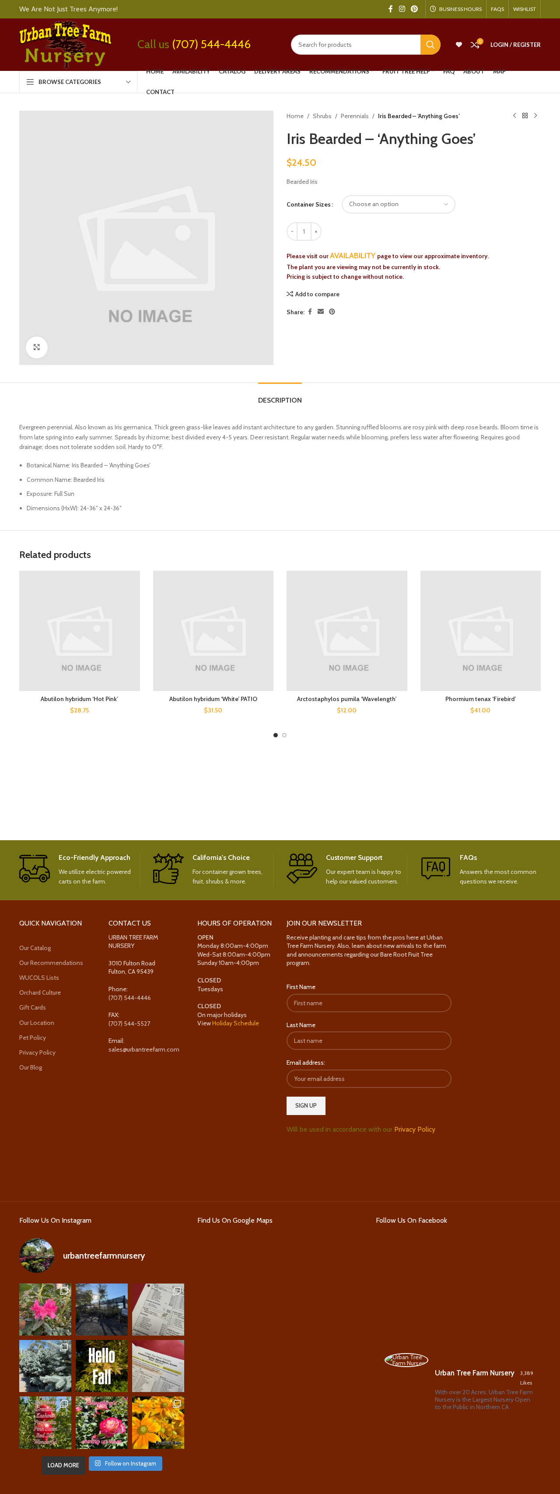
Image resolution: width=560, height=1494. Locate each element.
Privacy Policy (37, 1052)
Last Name (301, 1025)
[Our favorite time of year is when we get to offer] (158, 1366)
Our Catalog (35, 948)
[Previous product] (514, 116)
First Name (301, 987)
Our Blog (30, 1067)
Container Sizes (309, 204)
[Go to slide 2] (284, 735)
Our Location (36, 1023)
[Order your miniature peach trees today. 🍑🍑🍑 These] (158, 1310)
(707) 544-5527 (129, 1024)
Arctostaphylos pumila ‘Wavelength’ (346, 699)
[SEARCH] (430, 45)
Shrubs (322, 116)
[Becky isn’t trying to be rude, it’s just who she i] (158, 1422)
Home (295, 116)
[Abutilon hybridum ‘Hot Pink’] (79, 631)
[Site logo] (65, 44)
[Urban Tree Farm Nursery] (406, 1360)
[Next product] (535, 116)
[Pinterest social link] (414, 9)
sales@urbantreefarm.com (143, 1049)
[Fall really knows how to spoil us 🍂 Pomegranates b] (45, 1422)
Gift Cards (32, 1007)
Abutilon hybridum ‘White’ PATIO (213, 699)
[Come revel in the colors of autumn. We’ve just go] (45, 1310)
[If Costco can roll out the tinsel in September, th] (45, 1366)
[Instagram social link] (402, 9)
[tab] (280, 395)
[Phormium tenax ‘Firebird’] (480, 631)
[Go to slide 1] (275, 735)
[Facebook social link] (390, 9)
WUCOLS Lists (39, 978)
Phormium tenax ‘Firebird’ (480, 699)
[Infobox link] (79, 870)
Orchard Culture (40, 992)
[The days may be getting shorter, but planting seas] (102, 1366)
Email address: (306, 1062)
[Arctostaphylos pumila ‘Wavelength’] (347, 631)
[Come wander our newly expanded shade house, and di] (102, 1310)
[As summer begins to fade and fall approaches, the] (102, 1422)
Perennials (355, 116)
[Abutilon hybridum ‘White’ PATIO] (213, 631)
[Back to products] (525, 116)
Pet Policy (32, 1038)
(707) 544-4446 (211, 44)
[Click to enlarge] (37, 347)
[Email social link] (320, 312)
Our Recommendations (51, 963)
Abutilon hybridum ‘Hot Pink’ (79, 699)
